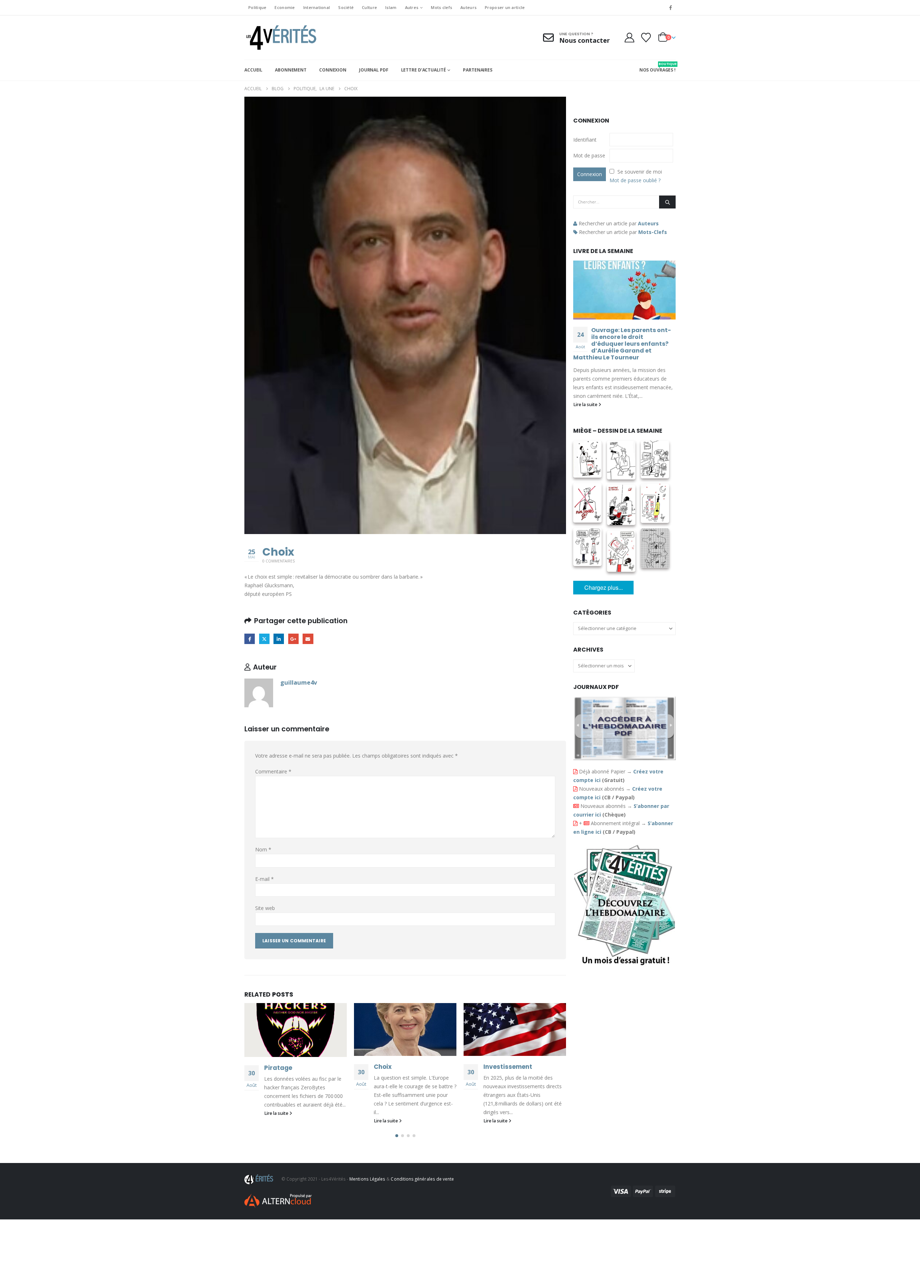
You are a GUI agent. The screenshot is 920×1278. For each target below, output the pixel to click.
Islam (390, 7)
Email (308, 639)
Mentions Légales (367, 1179)
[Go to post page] (295, 1030)
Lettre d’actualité (423, 70)
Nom (263, 849)
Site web (265, 908)
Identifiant (585, 139)
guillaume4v (298, 682)
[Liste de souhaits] (646, 37)
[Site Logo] (280, 37)
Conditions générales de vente (422, 1179)
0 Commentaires (278, 561)
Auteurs (468, 7)
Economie (285, 7)
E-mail (264, 878)
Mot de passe (589, 155)
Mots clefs (441, 7)
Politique (257, 7)
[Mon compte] (629, 37)
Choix (383, 1066)
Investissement (507, 1066)
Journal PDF (373, 70)
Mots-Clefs (652, 232)
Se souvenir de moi (639, 171)
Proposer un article (505, 7)
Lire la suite (276, 1113)
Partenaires (477, 70)
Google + (293, 639)
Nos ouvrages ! (657, 67)
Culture (369, 7)
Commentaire (273, 771)
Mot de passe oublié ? (635, 180)
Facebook (249, 639)
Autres (412, 7)
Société (346, 7)
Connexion (332, 70)
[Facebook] (670, 7)
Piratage (278, 1067)
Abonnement (291, 70)
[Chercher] (667, 202)
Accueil (253, 70)
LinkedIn (278, 639)
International (316, 7)
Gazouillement (264, 639)
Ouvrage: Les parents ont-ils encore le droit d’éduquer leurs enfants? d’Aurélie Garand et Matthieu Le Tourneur (622, 344)
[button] (397, 1135)
